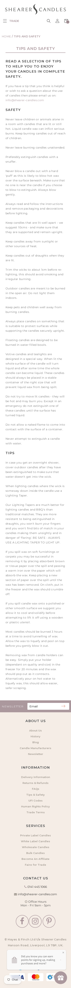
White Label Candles (35, 841)
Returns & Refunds (35, 782)
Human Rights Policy (35, 806)
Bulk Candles (35, 853)
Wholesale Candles (35, 847)
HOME (6, 36)
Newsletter (35, 754)
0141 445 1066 (37, 887)
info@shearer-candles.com (25, 100)
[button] (5, 21)
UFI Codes (35, 800)
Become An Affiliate (35, 858)
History (35, 736)
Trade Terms (35, 812)
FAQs (35, 788)
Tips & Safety (35, 794)
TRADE (14, 21)
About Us (35, 730)
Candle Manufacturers (35, 748)
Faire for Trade (35, 864)
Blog (35, 742)
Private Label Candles (35, 835)
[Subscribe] (63, 706)
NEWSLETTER (12, 706)
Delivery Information (35, 777)
